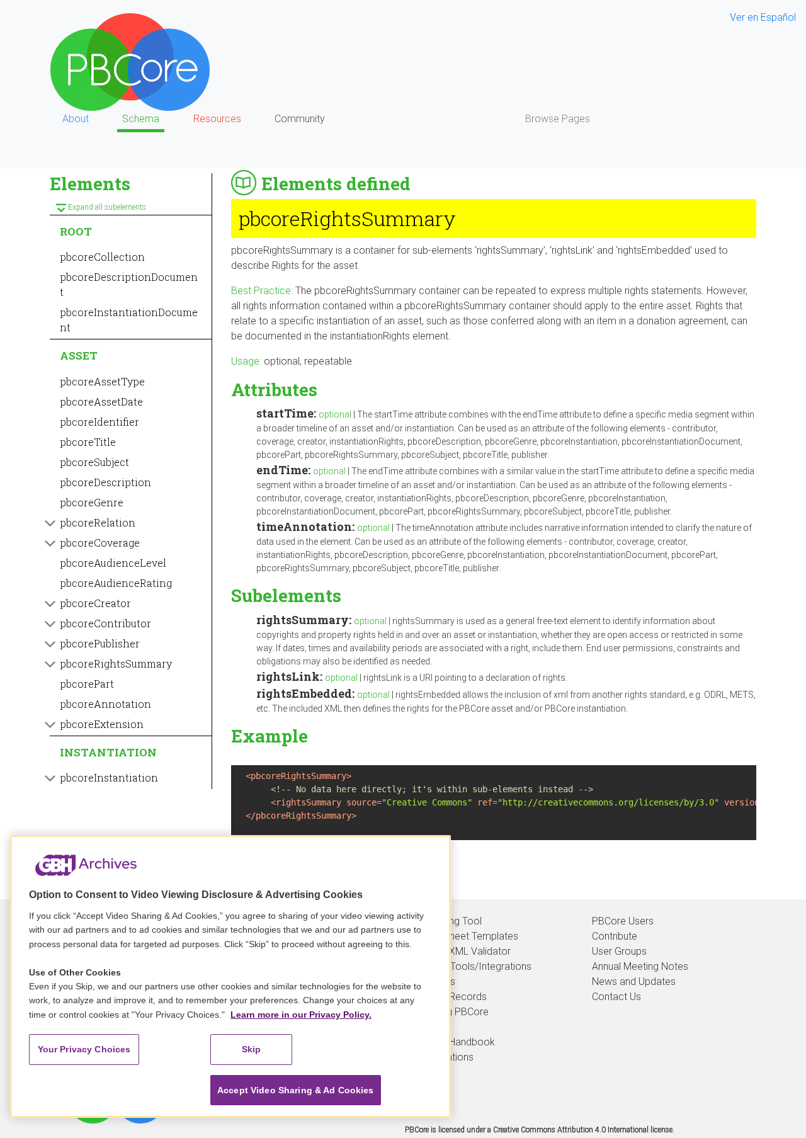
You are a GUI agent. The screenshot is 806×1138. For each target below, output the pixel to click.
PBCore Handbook (453, 1042)
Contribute (614, 936)
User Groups (619, 951)
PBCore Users (623, 921)
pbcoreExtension (102, 724)
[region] (230, 976)
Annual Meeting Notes (640, 966)
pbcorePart (87, 683)
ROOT (76, 231)
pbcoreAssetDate (101, 401)
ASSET (79, 355)
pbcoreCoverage (100, 542)
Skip (251, 1049)
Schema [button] (140, 119)
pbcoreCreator (95, 603)
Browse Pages (557, 119)
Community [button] (300, 119)
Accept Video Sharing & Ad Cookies (295, 1090)
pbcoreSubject (94, 462)
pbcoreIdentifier (99, 421)
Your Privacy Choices (84, 1049)
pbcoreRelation (97, 522)
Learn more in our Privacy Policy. (301, 1015)
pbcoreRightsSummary (116, 663)
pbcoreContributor (105, 623)
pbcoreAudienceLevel (113, 562)
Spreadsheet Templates (465, 936)
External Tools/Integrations (471, 966)
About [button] (75, 119)
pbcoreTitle (88, 441)
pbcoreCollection (102, 256)
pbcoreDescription (105, 482)
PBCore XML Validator (461, 951)
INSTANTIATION (108, 752)
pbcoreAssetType (102, 381)
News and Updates (634, 981)
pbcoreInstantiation (109, 777)
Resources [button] (217, 119)
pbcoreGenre (91, 502)
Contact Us (616, 997)
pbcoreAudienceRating (116, 582)
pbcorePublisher (100, 643)
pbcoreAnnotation (105, 703)
